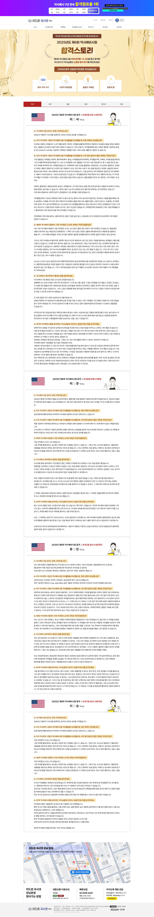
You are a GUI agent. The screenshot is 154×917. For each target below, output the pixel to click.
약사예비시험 (49, 27)
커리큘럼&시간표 (77, 27)
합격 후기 (91, 27)
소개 (35, 27)
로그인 (95, 20)
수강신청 (118, 27)
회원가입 (103, 20)
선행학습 (63, 27)
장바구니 (111, 20)
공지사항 (104, 27)
